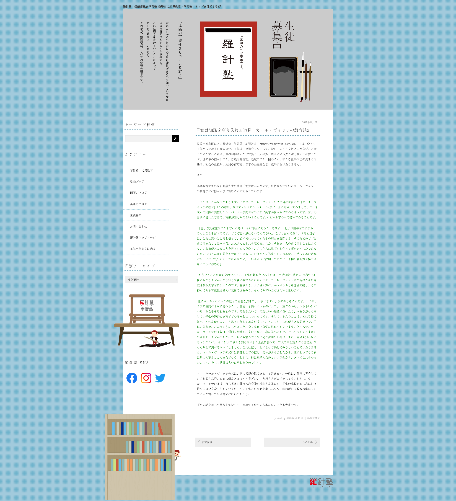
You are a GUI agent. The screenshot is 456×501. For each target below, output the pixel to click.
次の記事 (308, 442)
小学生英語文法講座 (143, 249)
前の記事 (207, 442)
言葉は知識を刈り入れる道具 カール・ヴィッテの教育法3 (252, 130)
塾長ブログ (313, 418)
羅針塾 (290, 418)
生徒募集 (135, 215)
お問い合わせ (138, 226)
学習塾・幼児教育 (141, 170)
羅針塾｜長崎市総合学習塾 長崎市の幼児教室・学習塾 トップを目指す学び (172, 6)
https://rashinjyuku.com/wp (279, 143)
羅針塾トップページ (143, 237)
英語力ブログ (138, 204)
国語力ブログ (138, 192)
